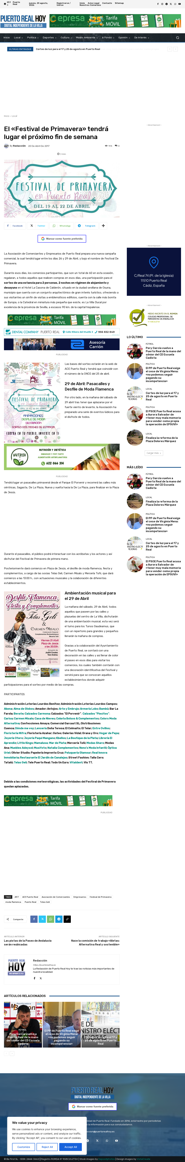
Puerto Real (30, 902)
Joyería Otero (13, 738)
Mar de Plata (57, 743)
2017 (16, 897)
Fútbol (23, 1030)
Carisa (8, 718)
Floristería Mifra (15, 733)
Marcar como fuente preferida (64, 238)
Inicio (6, 116)
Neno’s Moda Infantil (92, 747)
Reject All (47, 1146)
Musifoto (40, 747)
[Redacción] (7, 146)
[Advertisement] (92, 82)
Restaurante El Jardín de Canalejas (43, 757)
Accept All (70, 1146)
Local (14, 116)
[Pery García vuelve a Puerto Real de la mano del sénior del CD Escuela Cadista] (23, 1025)
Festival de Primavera (100, 897)
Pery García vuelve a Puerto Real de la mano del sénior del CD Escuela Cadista (23, 1038)
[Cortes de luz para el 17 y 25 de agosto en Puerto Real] (100, 1025)
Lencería (41, 728)
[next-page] (12, 1053)
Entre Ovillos (101, 728)
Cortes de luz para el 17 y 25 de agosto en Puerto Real (100, 1040)
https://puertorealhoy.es (44, 965)
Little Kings (25, 743)
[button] (177, 37)
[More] (103, 225)
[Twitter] (171, 4)
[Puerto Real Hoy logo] (92, 1092)
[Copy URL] (67, 919)
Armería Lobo (89, 708)
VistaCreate (143, 1159)
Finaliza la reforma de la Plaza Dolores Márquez (162, 439)
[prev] (169, 49)
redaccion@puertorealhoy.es (98, 1131)
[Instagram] (162, 4)
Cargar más (153, 453)
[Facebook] (158, 4)
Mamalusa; (41, 743)
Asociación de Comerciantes (56, 897)
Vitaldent (76, 762)
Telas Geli (20, 762)
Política (61, 1027)
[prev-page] (6, 1053)
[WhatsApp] (175, 4)
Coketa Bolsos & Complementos (77, 718)
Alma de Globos (24, 708)
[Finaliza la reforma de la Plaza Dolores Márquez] (135, 438)
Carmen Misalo (23, 718)
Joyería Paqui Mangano (39, 738)
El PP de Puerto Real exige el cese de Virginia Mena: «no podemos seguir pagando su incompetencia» (61, 1037)
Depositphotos (106, 1159)
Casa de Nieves (45, 718)
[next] (175, 49)
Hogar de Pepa (109, 733)
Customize (23, 1146)
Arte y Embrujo (69, 708)
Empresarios (80, 897)
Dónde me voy (24, 728)
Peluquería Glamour (78, 752)
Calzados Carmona (37, 713)
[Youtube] (179, 4)
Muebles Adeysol (21, 747)
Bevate (18, 713)
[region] (47, 1136)
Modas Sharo (95, 743)
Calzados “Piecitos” (96, 713)
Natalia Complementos (63, 747)
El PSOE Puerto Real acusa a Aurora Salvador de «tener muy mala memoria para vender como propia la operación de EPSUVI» (163, 418)
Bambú (103, 708)
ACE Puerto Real (30, 897)
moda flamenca (13, 902)
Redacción (19, 146)
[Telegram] (166, 4)
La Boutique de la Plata (82, 738)
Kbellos (61, 738)
